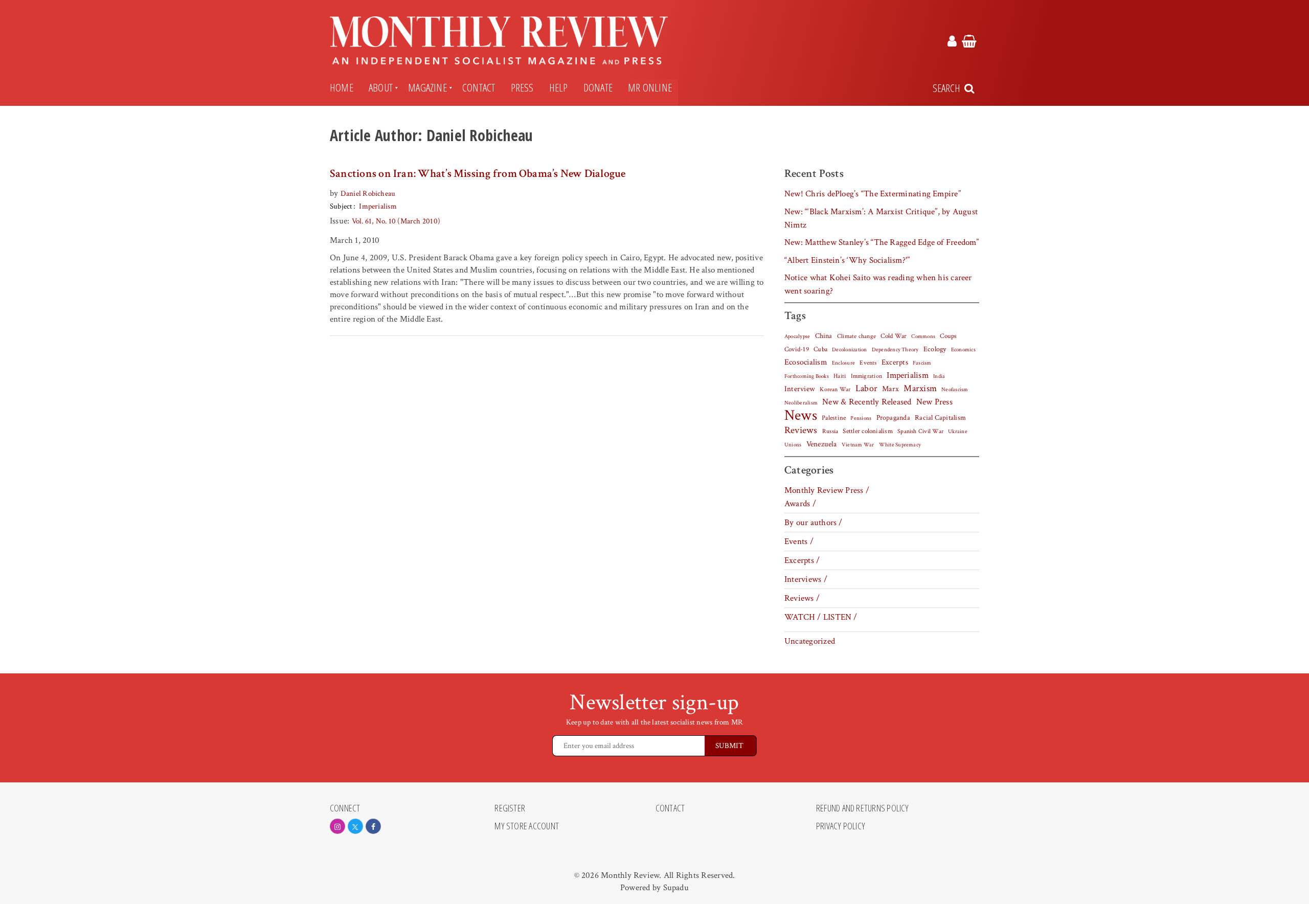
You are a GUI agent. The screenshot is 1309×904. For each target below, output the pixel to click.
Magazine (427, 87)
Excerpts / (802, 560)
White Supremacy (900, 444)
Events (868, 362)
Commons (923, 336)
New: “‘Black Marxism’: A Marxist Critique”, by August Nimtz (881, 218)
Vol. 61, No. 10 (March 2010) (396, 221)
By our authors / (813, 522)
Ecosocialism (805, 362)
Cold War (894, 336)
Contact (478, 87)
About (381, 87)
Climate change (856, 336)
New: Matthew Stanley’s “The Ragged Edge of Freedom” (881, 242)
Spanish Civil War (920, 431)
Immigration (867, 376)
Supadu (676, 887)
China (823, 336)
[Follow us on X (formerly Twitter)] (355, 826)
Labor (866, 388)
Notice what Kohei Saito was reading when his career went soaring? (878, 284)
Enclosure (843, 363)
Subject (341, 206)
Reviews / (802, 598)
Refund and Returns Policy (862, 808)
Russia (830, 431)
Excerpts (895, 362)
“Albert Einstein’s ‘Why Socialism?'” (847, 260)
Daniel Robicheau (368, 193)
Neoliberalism (801, 402)
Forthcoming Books (806, 376)
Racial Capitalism (940, 417)
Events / (799, 541)
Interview (799, 388)
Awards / (800, 503)
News (800, 415)
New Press (934, 402)
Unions (792, 444)
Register (509, 808)
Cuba (820, 349)
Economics (963, 349)
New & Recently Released (866, 402)
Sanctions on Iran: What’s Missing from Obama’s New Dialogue (478, 173)
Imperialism (378, 206)
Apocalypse (797, 336)
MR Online (650, 87)
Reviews (801, 430)
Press (522, 87)
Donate (598, 87)
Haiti (839, 376)
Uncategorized (809, 641)
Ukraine (957, 431)
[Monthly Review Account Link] (952, 43)
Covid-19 (796, 349)
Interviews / (805, 579)
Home (341, 87)
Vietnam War (858, 444)
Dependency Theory (895, 349)
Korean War (835, 389)
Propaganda (893, 417)
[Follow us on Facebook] (373, 826)
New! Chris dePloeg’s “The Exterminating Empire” (872, 193)
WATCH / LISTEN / (820, 617)
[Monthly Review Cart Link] (969, 43)
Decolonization (849, 349)
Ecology (934, 349)
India (939, 376)
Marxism (920, 388)
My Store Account (526, 826)
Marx (890, 389)
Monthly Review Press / (826, 490)
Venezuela (821, 444)
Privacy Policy (840, 826)
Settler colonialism (867, 431)
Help (558, 87)
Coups (948, 336)
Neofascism (954, 389)
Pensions (860, 418)
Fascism (922, 363)
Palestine (834, 417)
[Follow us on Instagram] (337, 826)
